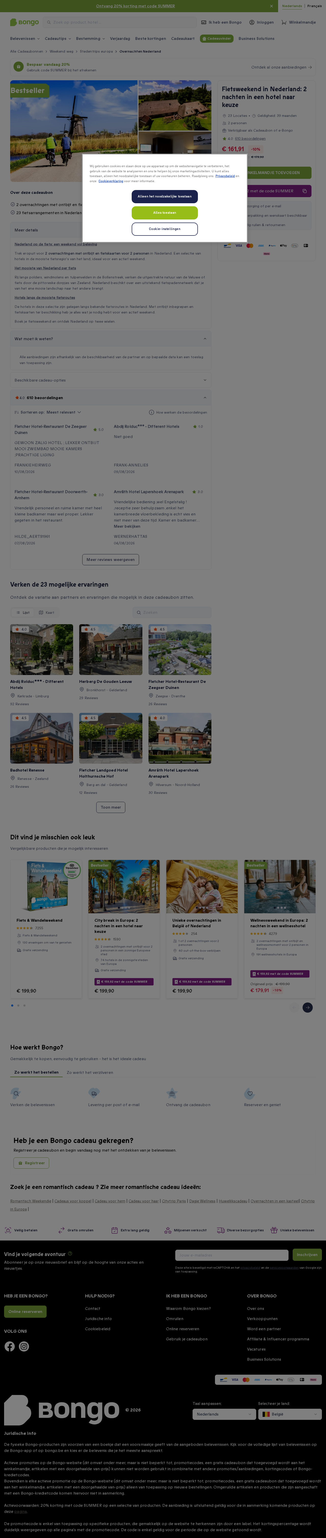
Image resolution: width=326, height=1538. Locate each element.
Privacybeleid (225, 176)
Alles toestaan (164, 212)
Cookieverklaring (111, 181)
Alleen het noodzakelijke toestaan (165, 196)
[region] (165, 198)
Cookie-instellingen (164, 229)
